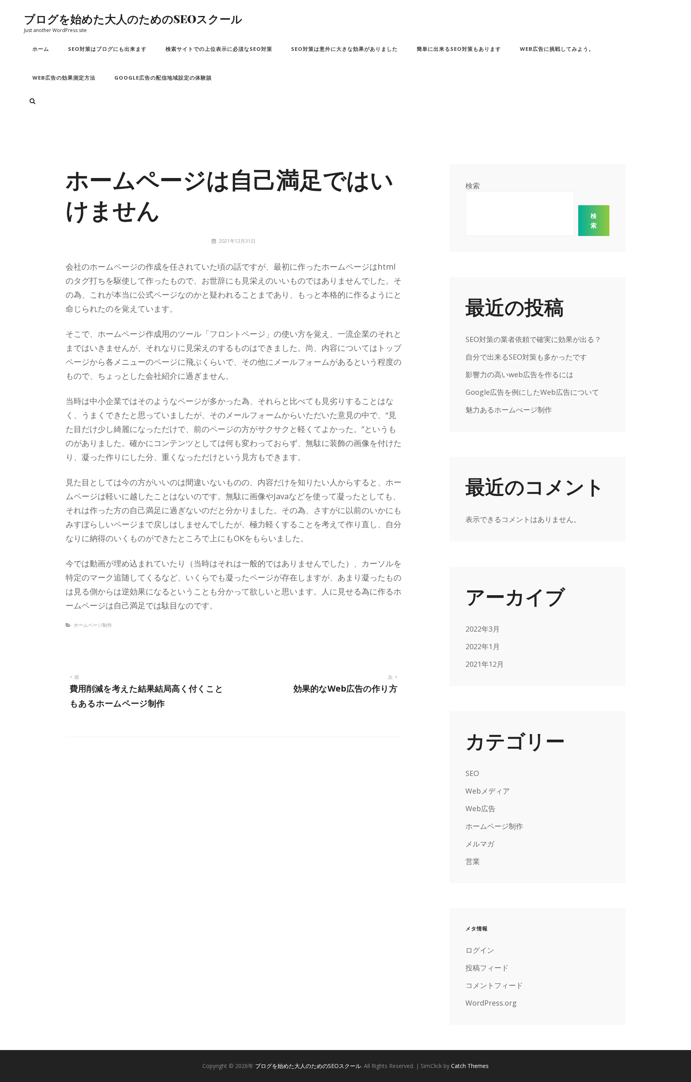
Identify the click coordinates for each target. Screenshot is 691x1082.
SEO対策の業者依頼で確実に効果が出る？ (533, 339)
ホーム (40, 48)
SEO (472, 773)
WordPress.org (491, 1003)
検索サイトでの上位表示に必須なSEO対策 (219, 48)
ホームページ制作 (93, 625)
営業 (472, 861)
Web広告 (480, 808)
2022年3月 (482, 629)
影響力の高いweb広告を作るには (519, 374)
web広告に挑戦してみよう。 (557, 48)
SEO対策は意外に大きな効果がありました (344, 48)
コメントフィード (494, 985)
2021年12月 (484, 664)
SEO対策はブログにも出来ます (107, 48)
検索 (472, 185)
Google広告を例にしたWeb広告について (532, 392)
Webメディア (487, 791)
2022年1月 (482, 646)
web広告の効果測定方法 (64, 77)
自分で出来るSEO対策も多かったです (526, 357)
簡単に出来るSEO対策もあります (459, 48)
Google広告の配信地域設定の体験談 (163, 77)
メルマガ (479, 843)
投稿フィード (487, 967)
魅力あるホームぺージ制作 (508, 409)
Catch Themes (470, 1066)
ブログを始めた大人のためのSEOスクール (133, 18)
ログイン (479, 950)
